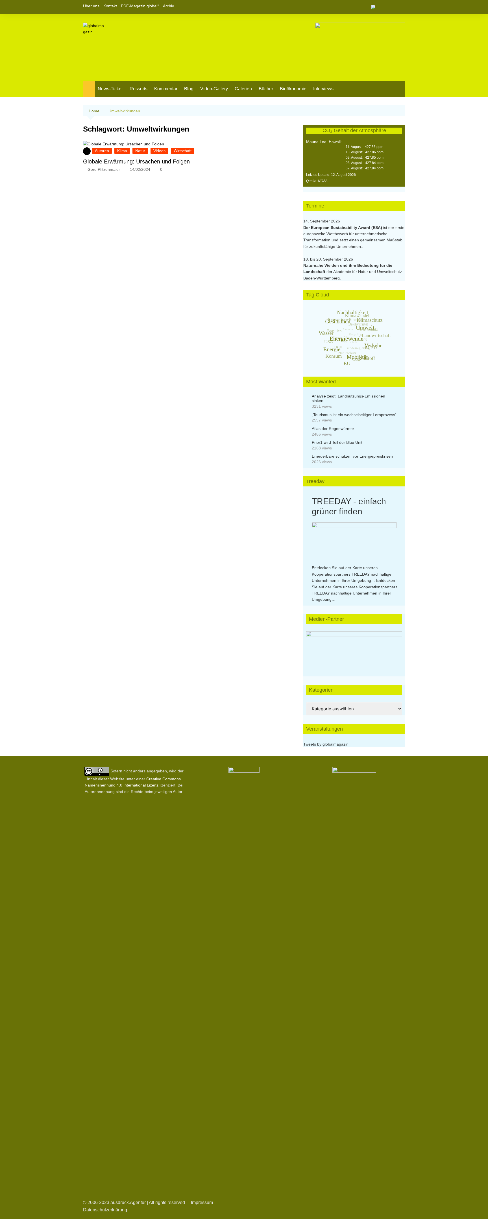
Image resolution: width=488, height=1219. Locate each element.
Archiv (168, 6)
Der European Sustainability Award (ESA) (343, 227)
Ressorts (138, 88)
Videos (159, 150)
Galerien (243, 88)
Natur (140, 150)
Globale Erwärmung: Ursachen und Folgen (136, 161)
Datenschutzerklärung (105, 1209)
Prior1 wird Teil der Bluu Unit (337, 442)
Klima (122, 150)
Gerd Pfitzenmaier (104, 169)
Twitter (391, 7)
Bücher (266, 88)
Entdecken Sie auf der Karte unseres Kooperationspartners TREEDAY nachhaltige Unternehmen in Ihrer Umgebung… (351, 574)
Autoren (102, 150)
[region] (354, 648)
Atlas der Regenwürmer (333, 428)
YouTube (400, 7)
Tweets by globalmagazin (325, 744)
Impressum (202, 1202)
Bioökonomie (293, 88)
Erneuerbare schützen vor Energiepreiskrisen (352, 456)
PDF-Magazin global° (140, 6)
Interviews (323, 88)
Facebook (381, 7)
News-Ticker (110, 88)
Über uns (91, 6)
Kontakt (110, 6)
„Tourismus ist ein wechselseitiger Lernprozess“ (354, 414)
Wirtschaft (182, 150)
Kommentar (165, 88)
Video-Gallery (214, 88)
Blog (188, 88)
